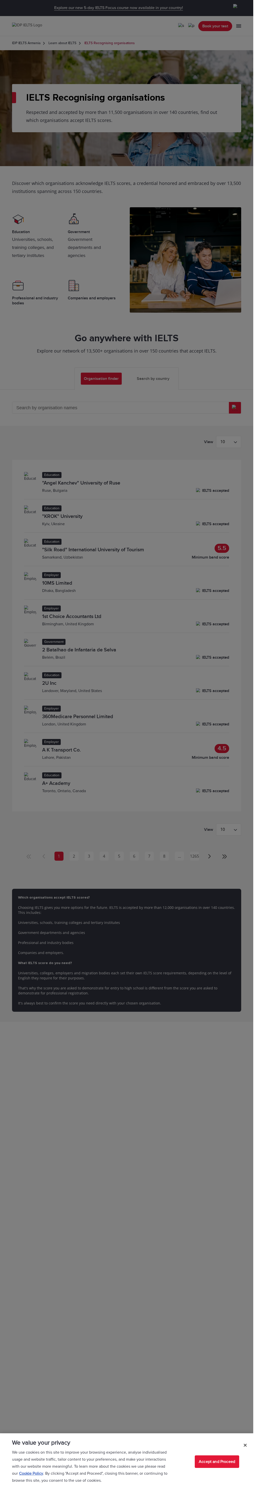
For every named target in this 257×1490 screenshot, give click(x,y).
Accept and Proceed (217, 1461)
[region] (126, 1461)
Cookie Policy (31, 1473)
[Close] (245, 1445)
